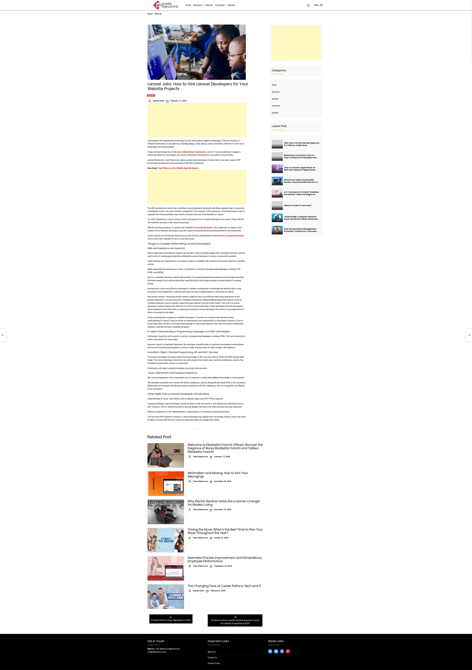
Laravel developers (204, 227)
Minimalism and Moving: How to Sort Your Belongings (218, 474)
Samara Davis (158, 101)
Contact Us (212, 657)
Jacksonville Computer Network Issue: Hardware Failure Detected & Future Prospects (300, 217)
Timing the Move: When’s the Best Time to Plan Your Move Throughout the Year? (225, 531)
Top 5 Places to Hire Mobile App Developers (178, 168)
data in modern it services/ (298, 205)
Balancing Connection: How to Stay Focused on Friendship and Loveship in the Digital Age (300, 156)
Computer (220, 5)
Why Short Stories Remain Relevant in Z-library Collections (301, 144)
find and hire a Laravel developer (228, 236)
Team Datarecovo (200, 457)
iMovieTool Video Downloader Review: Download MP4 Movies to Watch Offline (301, 181)
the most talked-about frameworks (189, 152)
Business (198, 5)
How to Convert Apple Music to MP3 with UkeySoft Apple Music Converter (299, 168)
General (231, 5)
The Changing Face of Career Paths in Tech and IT (224, 586)
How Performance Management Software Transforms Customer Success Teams (300, 230)
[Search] (308, 5)
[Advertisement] (197, 120)
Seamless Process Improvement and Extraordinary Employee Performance (225, 559)
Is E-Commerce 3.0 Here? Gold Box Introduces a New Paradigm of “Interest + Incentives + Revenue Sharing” (301, 193)
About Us (212, 652)
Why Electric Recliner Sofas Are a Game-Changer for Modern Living (224, 503)
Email (188, 5)
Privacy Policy (214, 663)
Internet (209, 5)
